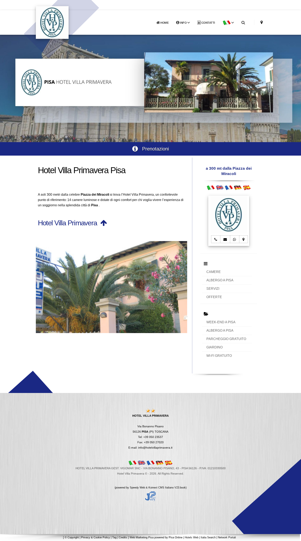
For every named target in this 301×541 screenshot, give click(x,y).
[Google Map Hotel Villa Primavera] (261, 22)
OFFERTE (214, 297)
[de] (238, 187)
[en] (220, 187)
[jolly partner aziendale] (150, 496)
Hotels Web (191, 537)
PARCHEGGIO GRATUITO (226, 339)
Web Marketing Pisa (142, 537)
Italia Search (208, 537)
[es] (247, 187)
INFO (183, 22)
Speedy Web (137, 487)
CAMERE (213, 272)
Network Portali (227, 537)
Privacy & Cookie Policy (95, 537)
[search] (243, 22)
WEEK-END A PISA (220, 322)
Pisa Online (175, 537)
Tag (114, 537)
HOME (164, 22)
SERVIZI (212, 288)
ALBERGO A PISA (219, 280)
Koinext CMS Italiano (161, 487)
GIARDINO (214, 347)
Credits (123, 537)
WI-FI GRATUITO (219, 355)
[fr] (229, 187)
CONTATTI (208, 22)
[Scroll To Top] (294, 536)
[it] (211, 187)
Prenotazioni (153, 149)
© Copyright (72, 537)
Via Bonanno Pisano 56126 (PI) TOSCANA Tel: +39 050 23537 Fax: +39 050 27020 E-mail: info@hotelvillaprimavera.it (150, 431)
